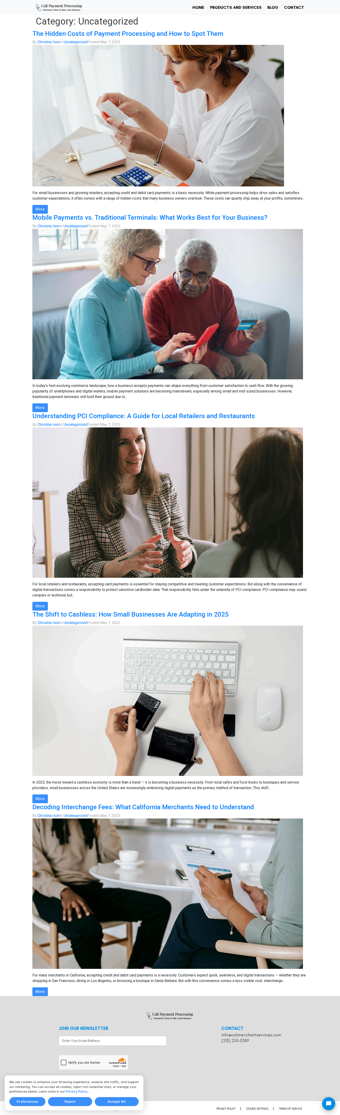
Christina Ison (48, 42)
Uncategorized (75, 42)
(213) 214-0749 (235, 1040)
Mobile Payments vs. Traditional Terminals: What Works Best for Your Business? (149, 217)
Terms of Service (290, 1108)
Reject (70, 1101)
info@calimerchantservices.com (251, 1035)
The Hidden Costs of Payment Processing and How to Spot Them (127, 33)
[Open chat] (328, 1103)
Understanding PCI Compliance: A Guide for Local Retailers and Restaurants (143, 416)
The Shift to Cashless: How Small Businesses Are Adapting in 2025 (130, 614)
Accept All (117, 1101)
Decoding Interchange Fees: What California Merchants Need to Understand (143, 807)
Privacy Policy (77, 1091)
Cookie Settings (257, 1108)
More (40, 209)
